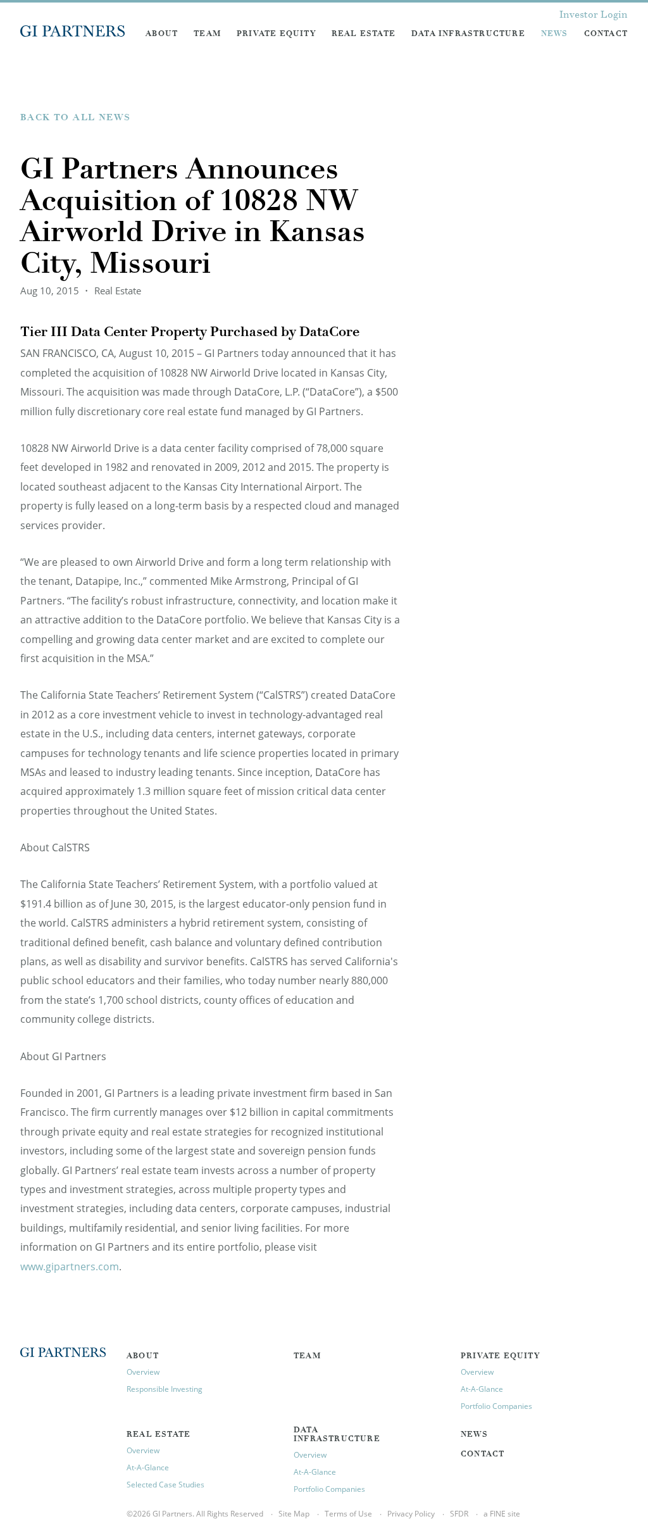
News (554, 34)
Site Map (293, 1513)
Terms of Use (348, 1513)
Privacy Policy (411, 1513)
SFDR (459, 1513)
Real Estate (364, 34)
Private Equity (276, 34)
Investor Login (593, 15)
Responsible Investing (164, 1389)
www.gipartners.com (69, 1266)
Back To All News (75, 118)
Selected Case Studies (165, 1484)
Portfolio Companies (496, 1406)
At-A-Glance (482, 1389)
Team (207, 34)
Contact (606, 34)
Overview (143, 1372)
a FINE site (501, 1513)
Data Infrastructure (468, 34)
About (162, 34)
